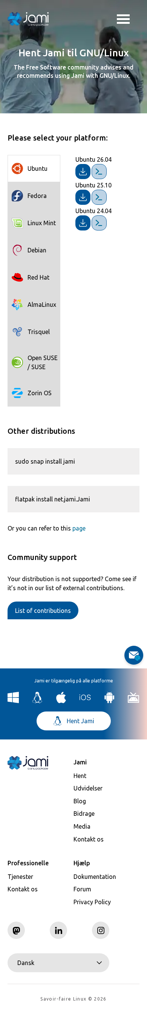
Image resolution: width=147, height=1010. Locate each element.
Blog (80, 801)
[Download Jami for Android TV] (133, 701)
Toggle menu (128, 19)
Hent (80, 775)
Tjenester (20, 876)
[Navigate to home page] (28, 19)
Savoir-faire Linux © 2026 (73, 998)
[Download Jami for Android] (109, 701)
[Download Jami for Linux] (37, 701)
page (79, 528)
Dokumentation (95, 876)
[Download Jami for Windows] (13, 701)
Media (82, 826)
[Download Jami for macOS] (61, 701)
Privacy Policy (92, 902)
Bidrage (84, 813)
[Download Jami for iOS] (85, 701)
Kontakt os (89, 839)
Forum (82, 889)
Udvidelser (88, 788)
